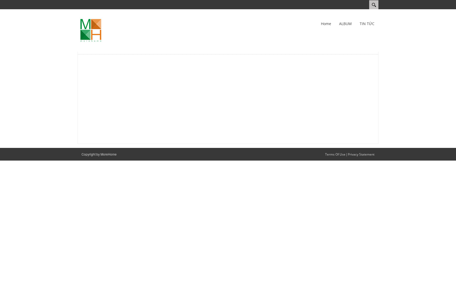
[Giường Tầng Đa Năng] (91, 29)
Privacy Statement (361, 154)
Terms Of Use (335, 154)
